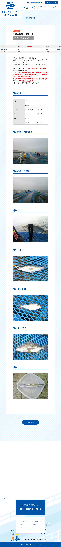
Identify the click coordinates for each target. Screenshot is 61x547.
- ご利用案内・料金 (36, 522)
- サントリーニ (23, 527)
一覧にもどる (30, 422)
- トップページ (23, 522)
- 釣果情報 (34, 525)
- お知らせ (22, 525)
